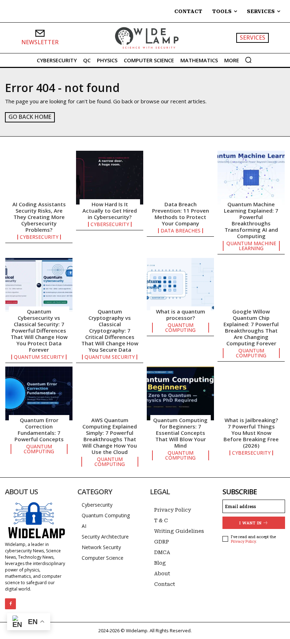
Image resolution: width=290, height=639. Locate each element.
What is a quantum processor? (180, 314)
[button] (248, 60)
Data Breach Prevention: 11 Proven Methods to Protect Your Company (180, 214)
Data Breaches (181, 230)
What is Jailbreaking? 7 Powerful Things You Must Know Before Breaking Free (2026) (251, 432)
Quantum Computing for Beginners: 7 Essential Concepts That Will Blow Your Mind (180, 432)
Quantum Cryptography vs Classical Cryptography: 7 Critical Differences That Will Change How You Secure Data (109, 330)
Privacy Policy (243, 541)
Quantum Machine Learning (251, 246)
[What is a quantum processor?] (180, 285)
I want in (250, 522)
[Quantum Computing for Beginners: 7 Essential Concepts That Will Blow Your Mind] (180, 393)
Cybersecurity (39, 237)
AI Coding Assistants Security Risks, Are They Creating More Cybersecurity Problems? (39, 217)
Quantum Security (39, 357)
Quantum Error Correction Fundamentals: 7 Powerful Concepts (39, 429)
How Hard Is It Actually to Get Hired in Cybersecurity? (109, 210)
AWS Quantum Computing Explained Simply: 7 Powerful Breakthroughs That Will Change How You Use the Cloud (109, 435)
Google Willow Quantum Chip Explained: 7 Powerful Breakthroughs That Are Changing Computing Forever (251, 327)
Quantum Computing (180, 328)
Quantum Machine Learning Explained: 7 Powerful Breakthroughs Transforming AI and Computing (251, 220)
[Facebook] (10, 603)
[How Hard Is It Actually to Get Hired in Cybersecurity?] (109, 178)
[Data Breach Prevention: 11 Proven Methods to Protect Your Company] (180, 178)
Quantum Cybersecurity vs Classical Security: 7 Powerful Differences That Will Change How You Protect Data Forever (39, 330)
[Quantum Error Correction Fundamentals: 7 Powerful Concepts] (38, 393)
